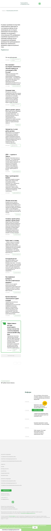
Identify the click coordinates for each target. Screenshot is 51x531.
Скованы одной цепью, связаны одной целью (13, 219)
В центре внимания (5, 381)
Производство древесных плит (14, 145)
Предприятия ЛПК (5, 473)
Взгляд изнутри (4, 468)
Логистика (18, 214)
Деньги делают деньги (13, 109)
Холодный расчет (11, 259)
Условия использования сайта (8, 456)
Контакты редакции (6, 454)
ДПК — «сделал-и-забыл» (11, 155)
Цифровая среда (15, 350)
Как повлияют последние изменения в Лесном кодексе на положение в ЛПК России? (13, 68)
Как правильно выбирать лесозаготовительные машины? (13, 279)
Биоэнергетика (4, 475)
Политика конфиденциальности (9, 458)
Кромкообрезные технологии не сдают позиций (12, 298)
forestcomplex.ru (12, 516)
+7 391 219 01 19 (4, 497)
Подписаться (5, 50)
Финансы (18, 124)
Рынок (2, 466)
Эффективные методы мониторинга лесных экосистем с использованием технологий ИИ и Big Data (13, 329)
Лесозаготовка (17, 234)
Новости (3, 464)
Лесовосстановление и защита (15, 60)
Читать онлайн (38, 410)
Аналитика (3, 471)
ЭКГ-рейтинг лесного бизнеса (7, 382)
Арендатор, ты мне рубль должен (12, 130)
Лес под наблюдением (11, 57)
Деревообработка (16, 171)
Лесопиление (17, 315)
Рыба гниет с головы (12, 240)
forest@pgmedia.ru (5, 499)
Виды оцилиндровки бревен (12, 177)
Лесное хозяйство (16, 254)
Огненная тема (10, 90)
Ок (35, 527)
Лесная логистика (11, 200)
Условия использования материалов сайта (11, 461)
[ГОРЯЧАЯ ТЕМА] (4, 337)
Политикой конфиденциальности (28, 513)
